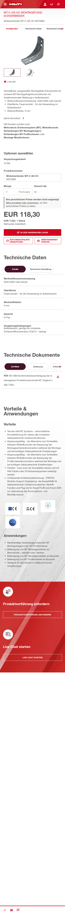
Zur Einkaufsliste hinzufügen (20, 240)
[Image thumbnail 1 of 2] (12, 72)
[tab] (12, 29)
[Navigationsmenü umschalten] (5, 4)
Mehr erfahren (12, 118)
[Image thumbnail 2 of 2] (30, 72)
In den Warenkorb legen (34, 232)
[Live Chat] (18, 910)
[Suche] (58, 4)
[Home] (15, 4)
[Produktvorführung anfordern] (11, 910)
